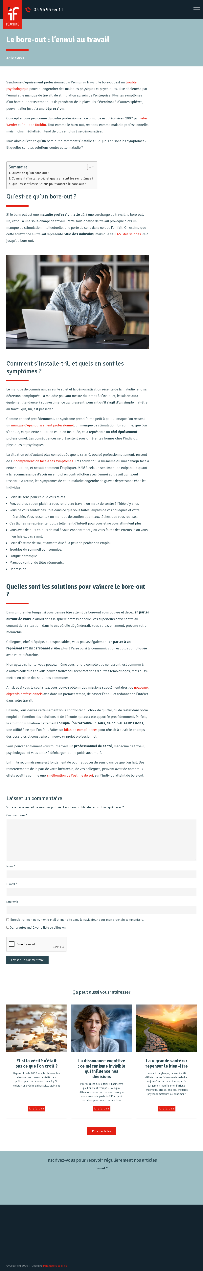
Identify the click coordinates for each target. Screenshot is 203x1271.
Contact (106, 1249)
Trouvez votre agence (173, 1247)
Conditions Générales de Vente (121, 1255)
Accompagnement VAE (63, 1242)
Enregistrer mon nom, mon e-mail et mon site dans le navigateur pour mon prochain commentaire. (77, 920)
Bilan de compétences (63, 1235)
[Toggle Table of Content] (88, 166)
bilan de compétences (81, 730)
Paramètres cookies (55, 1265)
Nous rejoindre (111, 1235)
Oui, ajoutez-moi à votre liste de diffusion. (37, 928)
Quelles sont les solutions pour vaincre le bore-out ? (49, 184)
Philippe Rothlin (34, 125)
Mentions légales (112, 1242)
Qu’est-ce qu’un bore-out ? (30, 173)
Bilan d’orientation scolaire (66, 1249)
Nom (10, 866)
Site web (12, 902)
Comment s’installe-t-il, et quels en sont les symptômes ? (52, 178)
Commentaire (16, 815)
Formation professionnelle (66, 1255)
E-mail (11, 884)
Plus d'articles (101, 1131)
